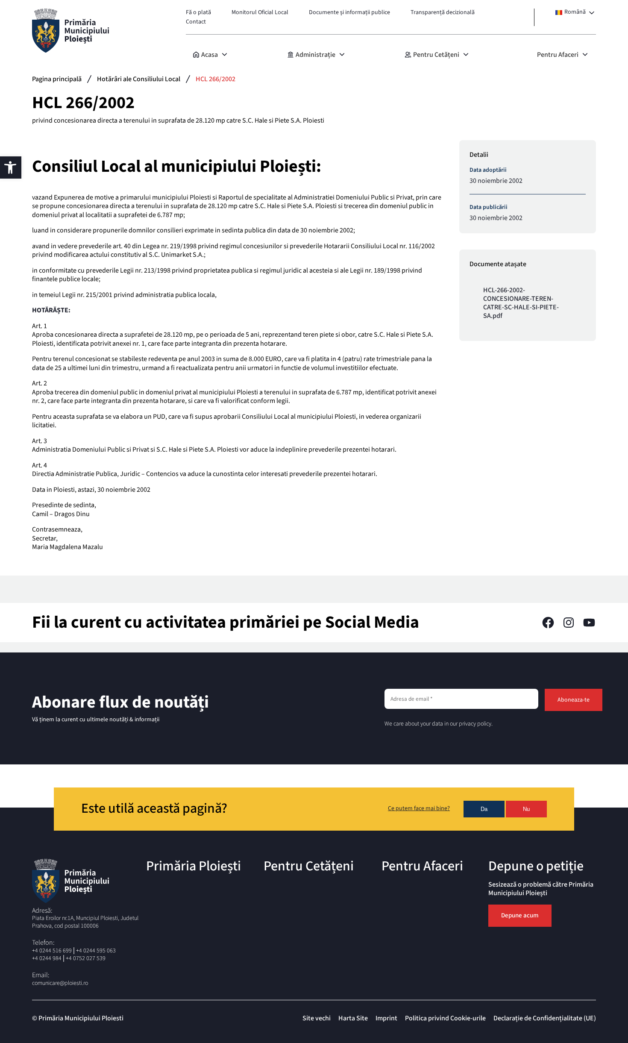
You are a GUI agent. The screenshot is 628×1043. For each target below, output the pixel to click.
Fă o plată (198, 12)
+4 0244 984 (47, 958)
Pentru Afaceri (557, 54)
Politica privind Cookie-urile (445, 1018)
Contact (196, 22)
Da (484, 809)
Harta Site (353, 1018)
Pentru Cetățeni (436, 54)
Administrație (315, 54)
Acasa (209, 54)
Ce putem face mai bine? (419, 809)
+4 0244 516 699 (52, 950)
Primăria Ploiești (193, 866)
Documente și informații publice (349, 12)
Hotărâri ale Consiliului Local (138, 79)
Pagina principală (57, 79)
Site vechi (316, 1018)
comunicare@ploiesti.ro (60, 983)
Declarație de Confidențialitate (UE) (544, 1018)
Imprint (386, 1018)
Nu (526, 809)
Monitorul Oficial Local (260, 12)
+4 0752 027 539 (86, 958)
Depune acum (520, 915)
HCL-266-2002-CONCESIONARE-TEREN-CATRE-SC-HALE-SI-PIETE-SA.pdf (521, 302)
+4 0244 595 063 (96, 950)
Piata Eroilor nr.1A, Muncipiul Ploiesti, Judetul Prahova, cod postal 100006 (85, 922)
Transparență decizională (443, 12)
